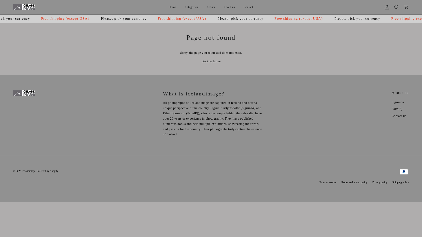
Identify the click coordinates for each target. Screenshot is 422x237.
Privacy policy (379, 182)
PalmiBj (397, 109)
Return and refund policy (354, 182)
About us (229, 7)
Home (172, 7)
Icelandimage (28, 170)
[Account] (385, 7)
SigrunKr (398, 102)
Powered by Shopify (47, 170)
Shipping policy (400, 182)
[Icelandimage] (24, 7)
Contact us (399, 116)
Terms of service (327, 182)
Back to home (211, 61)
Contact (248, 7)
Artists (211, 7)
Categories (191, 7)
